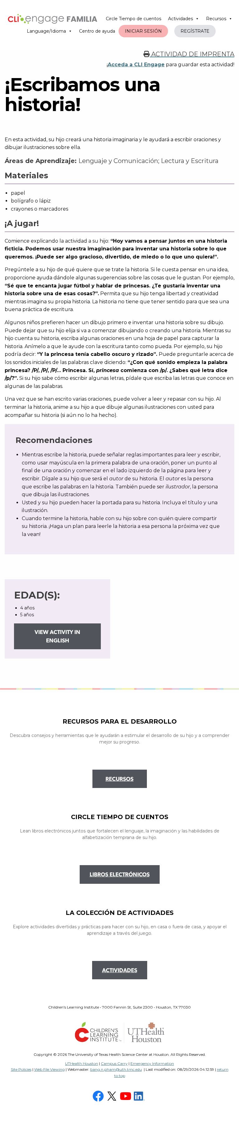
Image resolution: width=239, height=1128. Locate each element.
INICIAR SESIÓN (143, 31)
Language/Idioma (46, 31)
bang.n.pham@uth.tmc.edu (116, 1069)
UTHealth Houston (81, 1063)
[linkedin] (140, 1095)
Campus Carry (114, 1063)
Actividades (180, 18)
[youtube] (126, 1095)
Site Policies (21, 1069)
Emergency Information (152, 1063)
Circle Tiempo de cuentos (133, 18)
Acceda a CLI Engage (136, 65)
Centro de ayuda (97, 31)
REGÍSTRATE (194, 31)
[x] (112, 1095)
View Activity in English (57, 637)
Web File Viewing (49, 1069)
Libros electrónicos (120, 875)
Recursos (216, 18)
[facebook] (99, 1095)
